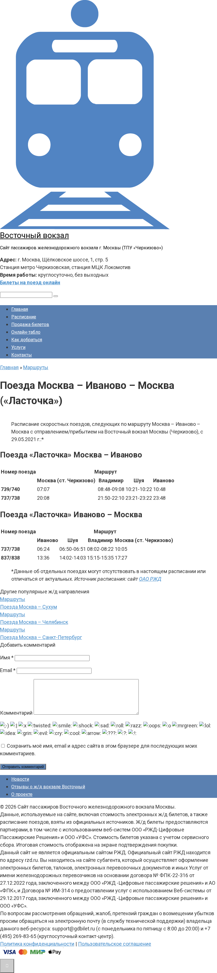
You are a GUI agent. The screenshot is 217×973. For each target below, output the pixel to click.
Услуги (18, 347)
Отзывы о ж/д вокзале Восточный (48, 786)
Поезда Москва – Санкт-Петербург (41, 637)
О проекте (21, 794)
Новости (20, 779)
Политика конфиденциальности (37, 944)
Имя (7, 658)
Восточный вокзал (34, 235)
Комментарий (16, 713)
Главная (19, 309)
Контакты (21, 355)
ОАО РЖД (150, 579)
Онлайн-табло (25, 332)
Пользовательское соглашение (114, 944)
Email (8, 670)
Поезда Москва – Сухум (28, 607)
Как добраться (26, 339)
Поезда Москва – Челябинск (34, 622)
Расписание (23, 317)
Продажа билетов (30, 324)
